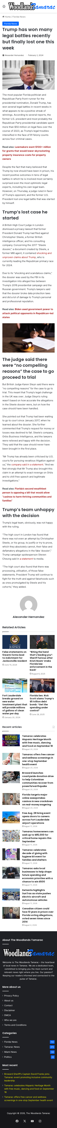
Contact (8, 1005)
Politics (8, 1057)
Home (7, 16)
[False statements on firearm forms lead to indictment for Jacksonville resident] (14, 642)
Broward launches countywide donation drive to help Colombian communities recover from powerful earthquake (38, 779)
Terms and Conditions (15, 1025)
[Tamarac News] (31, 6)
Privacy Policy (11, 995)
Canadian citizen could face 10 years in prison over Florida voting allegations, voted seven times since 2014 (38, 915)
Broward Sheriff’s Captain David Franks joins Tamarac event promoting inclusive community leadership (28, 1077)
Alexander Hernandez (14, 55)
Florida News (19, 16)
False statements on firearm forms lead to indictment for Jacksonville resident (14, 656)
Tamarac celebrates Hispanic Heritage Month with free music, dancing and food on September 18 (37, 741)
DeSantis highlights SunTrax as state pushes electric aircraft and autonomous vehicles (36, 895)
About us (8, 1000)
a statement (26, 558)
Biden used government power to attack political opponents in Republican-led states (27, 313)
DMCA (7, 1015)
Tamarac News (12, 1047)
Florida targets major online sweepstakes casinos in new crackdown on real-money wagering (37, 799)
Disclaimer (9, 1010)
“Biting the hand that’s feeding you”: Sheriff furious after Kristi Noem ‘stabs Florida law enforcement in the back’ (41, 660)
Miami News (10, 1052)
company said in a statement (27, 464)
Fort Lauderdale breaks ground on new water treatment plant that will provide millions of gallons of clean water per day (14, 704)
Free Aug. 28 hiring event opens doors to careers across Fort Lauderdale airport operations (36, 818)
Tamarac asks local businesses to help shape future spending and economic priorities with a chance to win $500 (37, 875)
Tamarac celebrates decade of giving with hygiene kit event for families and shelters (34, 854)
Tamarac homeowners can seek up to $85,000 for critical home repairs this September (38, 836)
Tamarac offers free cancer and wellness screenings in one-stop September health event (38, 759)
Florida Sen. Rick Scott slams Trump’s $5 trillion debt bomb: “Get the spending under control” (42, 703)
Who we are (10, 1020)
